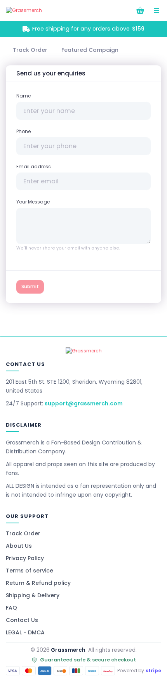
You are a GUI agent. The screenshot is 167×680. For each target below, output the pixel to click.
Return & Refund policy (38, 583)
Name (23, 95)
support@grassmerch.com (84, 403)
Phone (23, 131)
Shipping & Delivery (32, 595)
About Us (19, 546)
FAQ (11, 608)
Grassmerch (68, 650)
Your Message (33, 201)
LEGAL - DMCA (25, 632)
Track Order (23, 533)
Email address (33, 166)
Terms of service (29, 570)
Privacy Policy (25, 558)
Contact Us (22, 620)
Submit (30, 286)
